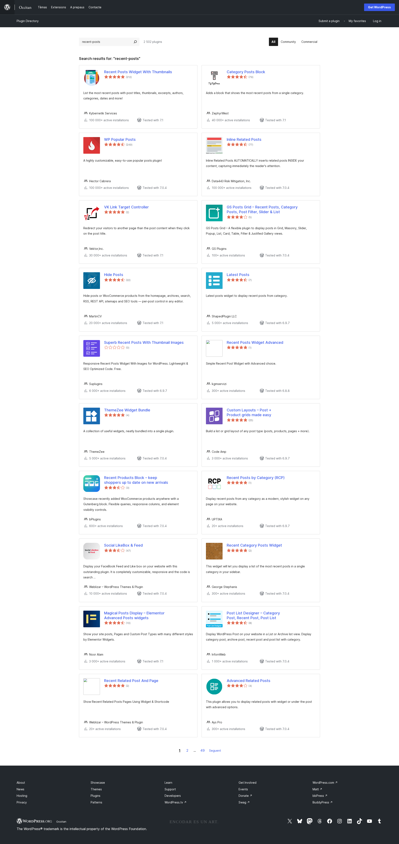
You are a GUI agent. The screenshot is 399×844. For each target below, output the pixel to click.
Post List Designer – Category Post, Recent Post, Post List (253, 615)
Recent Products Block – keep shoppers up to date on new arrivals (136, 480)
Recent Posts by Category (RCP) (256, 477)
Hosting (22, 795)
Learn (168, 782)
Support (170, 789)
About (21, 782)
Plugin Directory (28, 21)
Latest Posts (238, 274)
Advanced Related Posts (248, 680)
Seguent (215, 750)
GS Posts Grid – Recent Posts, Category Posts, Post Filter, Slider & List (262, 209)
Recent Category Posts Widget (254, 545)
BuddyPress (323, 802)
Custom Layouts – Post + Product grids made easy (249, 412)
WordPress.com (325, 782)
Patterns (96, 802)
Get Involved (247, 782)
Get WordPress (379, 7)
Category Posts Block (246, 72)
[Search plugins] (135, 42)
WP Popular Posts (120, 139)
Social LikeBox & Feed (123, 545)
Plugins (95, 795)
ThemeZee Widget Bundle (127, 410)
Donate (245, 795)
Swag (244, 802)
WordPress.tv (176, 802)
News (20, 789)
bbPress (320, 795)
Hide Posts (113, 274)
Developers (173, 795)
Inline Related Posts (244, 139)
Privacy (22, 802)
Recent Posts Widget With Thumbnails (138, 72)
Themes (96, 789)
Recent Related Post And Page (131, 680)
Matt (317, 789)
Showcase (98, 782)
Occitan (61, 821)
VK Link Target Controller (126, 207)
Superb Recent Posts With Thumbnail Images (144, 342)
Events (243, 789)
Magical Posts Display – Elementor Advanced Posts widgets (134, 615)
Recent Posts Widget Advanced (255, 342)
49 (202, 750)
